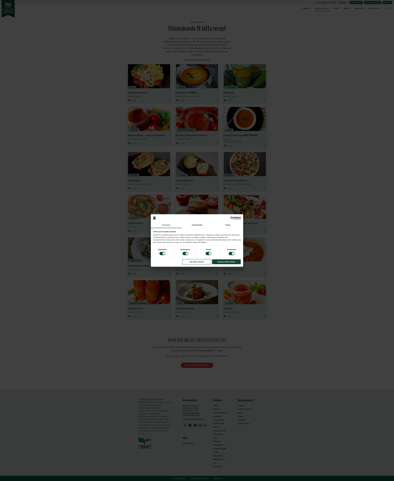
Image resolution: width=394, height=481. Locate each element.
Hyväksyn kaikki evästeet (226, 262)
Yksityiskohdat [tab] (197, 225)
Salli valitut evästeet (197, 262)
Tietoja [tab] (227, 225)
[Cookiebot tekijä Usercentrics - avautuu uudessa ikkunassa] (232, 218)
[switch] (185, 253)
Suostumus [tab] (166, 225)
